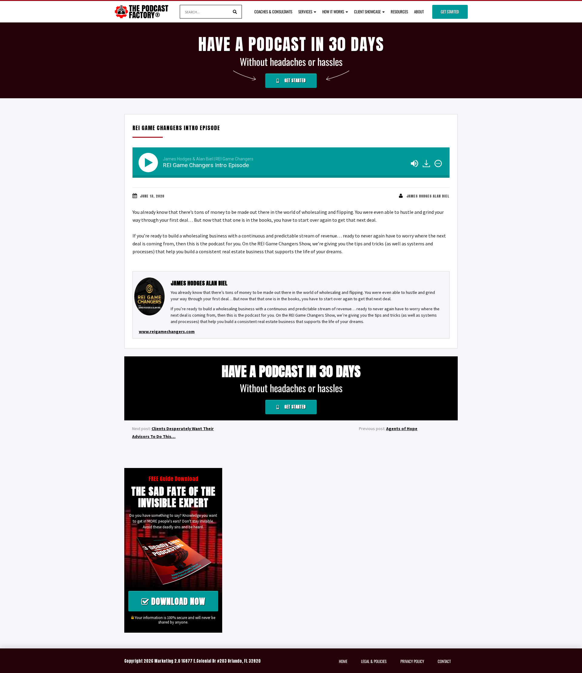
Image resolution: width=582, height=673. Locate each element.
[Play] (149, 162)
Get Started (450, 11)
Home (343, 661)
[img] (438, 163)
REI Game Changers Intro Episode (176, 128)
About (419, 11)
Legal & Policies (373, 661)
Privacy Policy (412, 661)
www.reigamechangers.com (167, 331)
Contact (444, 661)
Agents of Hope (401, 428)
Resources (399, 11)
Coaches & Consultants (273, 11)
